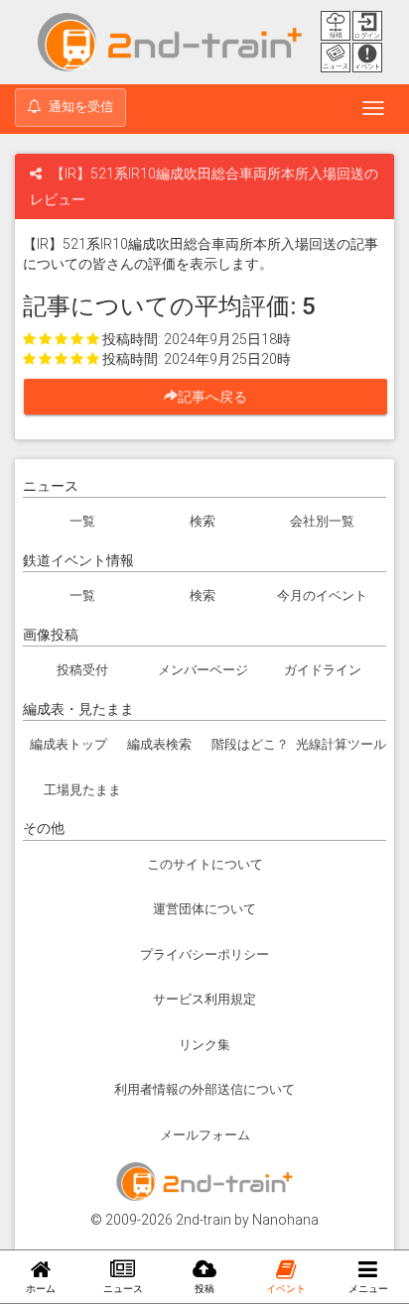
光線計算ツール (341, 744)
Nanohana (285, 1220)
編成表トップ (68, 744)
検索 (202, 521)
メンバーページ (203, 669)
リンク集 (204, 1044)
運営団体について (204, 908)
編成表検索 (159, 744)
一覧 (82, 521)
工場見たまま (82, 789)
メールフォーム (205, 1134)
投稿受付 (82, 669)
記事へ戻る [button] (219, 397)
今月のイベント (322, 595)
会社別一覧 (322, 521)
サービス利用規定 (204, 999)
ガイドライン (322, 669)
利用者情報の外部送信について (204, 1089)
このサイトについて (205, 864)
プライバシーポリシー (204, 954)
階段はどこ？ (250, 744)
